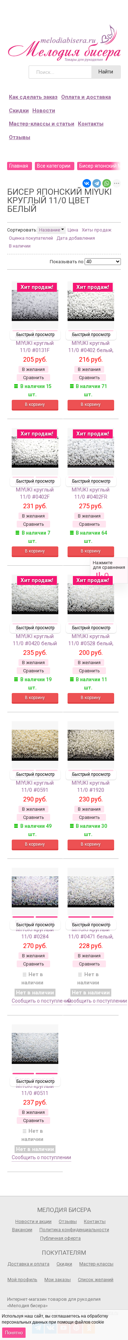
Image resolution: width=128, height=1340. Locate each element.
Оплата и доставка (86, 97)
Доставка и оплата (28, 1264)
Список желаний (95, 1279)
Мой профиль (22, 1279)
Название (50, 230)
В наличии (20, 246)
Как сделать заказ (33, 97)
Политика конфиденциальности (74, 1229)
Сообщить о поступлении (41, 1001)
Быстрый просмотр (35, 334)
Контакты (90, 124)
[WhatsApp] (106, 183)
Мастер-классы (96, 1264)
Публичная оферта (60, 1238)
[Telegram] (96, 183)
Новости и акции (33, 1221)
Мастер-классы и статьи (41, 124)
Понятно (14, 1332)
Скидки (19, 110)
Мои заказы (57, 1279)
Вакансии (22, 1229)
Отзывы (19, 137)
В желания (33, 369)
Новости (43, 110)
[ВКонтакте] (86, 183)
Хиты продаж (96, 230)
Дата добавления (76, 238)
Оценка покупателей (31, 238)
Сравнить (109, 570)
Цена (73, 230)
